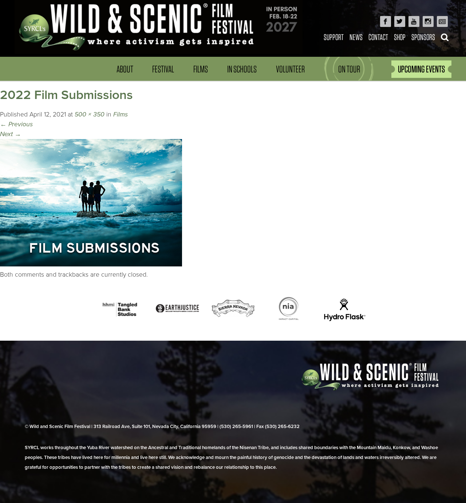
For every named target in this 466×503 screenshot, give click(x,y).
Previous (16, 124)
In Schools (242, 69)
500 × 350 (89, 114)
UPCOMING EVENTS (421, 69)
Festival (163, 69)
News (356, 37)
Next (10, 134)
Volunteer (290, 69)
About (124, 69)
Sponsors (423, 37)
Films (200, 69)
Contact (378, 37)
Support (334, 37)
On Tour (349, 69)
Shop (400, 37)
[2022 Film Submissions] (91, 264)
